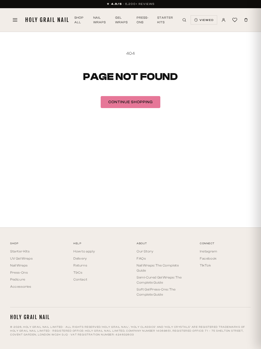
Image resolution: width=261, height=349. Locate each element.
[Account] (223, 20)
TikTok (205, 265)
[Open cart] (246, 20)
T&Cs (77, 272)
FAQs (141, 258)
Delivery (80, 258)
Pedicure (17, 279)
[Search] (184, 20)
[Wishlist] (235, 20)
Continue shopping (130, 102)
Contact (80, 279)
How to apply (84, 251)
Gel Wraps (121, 20)
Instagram (208, 251)
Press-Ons (143, 20)
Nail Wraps (99, 20)
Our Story (145, 251)
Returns (80, 265)
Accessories (20, 286)
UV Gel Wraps (21, 258)
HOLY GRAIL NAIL (47, 20)
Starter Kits (165, 20)
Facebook (208, 258)
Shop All (79, 20)
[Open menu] (15, 20)
